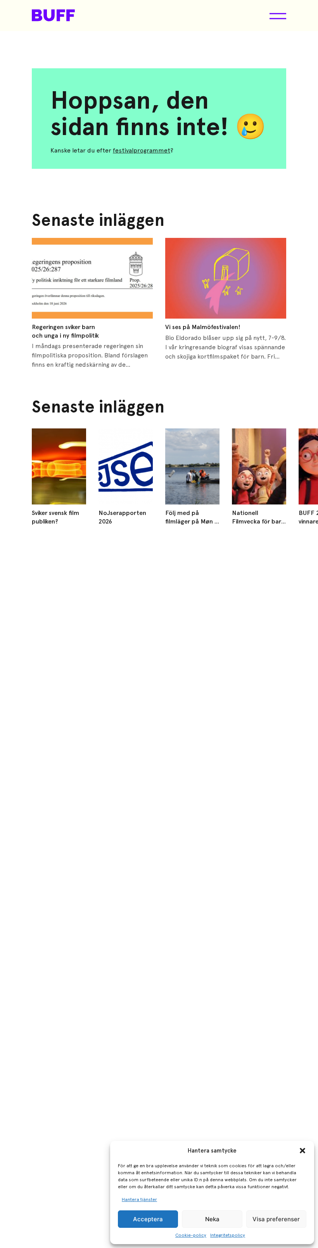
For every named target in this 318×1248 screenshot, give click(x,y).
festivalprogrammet (141, 150)
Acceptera (148, 1219)
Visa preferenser (276, 1219)
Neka (212, 1219)
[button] (302, 1150)
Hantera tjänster (139, 1199)
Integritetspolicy (227, 1235)
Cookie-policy (190, 1235)
